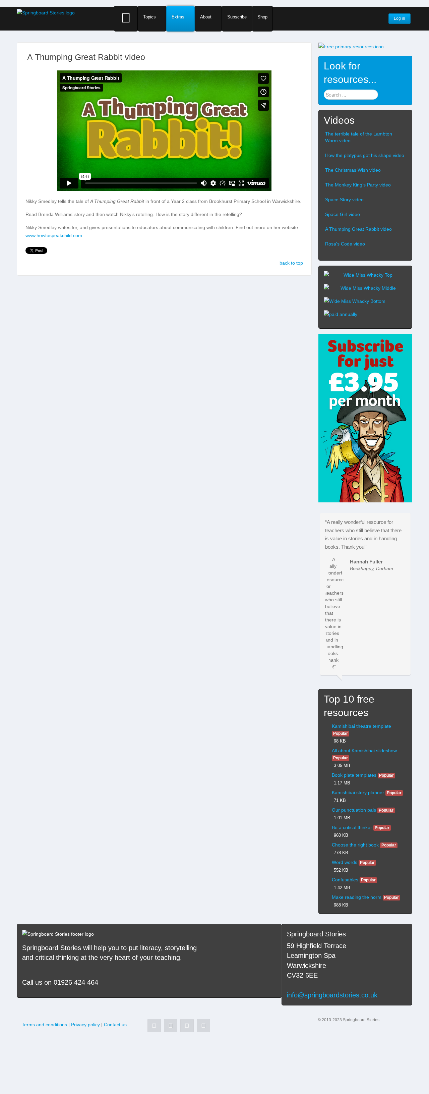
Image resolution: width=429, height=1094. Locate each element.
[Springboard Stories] (46, 12)
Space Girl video (342, 214)
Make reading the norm (356, 897)
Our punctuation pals (354, 810)
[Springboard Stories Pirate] (365, 418)
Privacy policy (85, 1024)
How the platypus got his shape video (364, 155)
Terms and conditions (44, 1024)
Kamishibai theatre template (361, 726)
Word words (344, 862)
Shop (262, 16)
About (205, 16)
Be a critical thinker (352, 827)
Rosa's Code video (345, 244)
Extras (178, 16)
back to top (291, 263)
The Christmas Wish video (353, 170)
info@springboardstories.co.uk (332, 995)
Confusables (345, 879)
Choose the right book (355, 844)
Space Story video (344, 199)
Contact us (115, 1024)
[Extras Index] (351, 46)
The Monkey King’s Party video (358, 184)
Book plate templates (354, 775)
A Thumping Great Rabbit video (358, 229)
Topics (149, 16)
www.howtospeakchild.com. (54, 235)
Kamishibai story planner (358, 792)
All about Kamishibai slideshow (364, 750)
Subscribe (237, 16)
